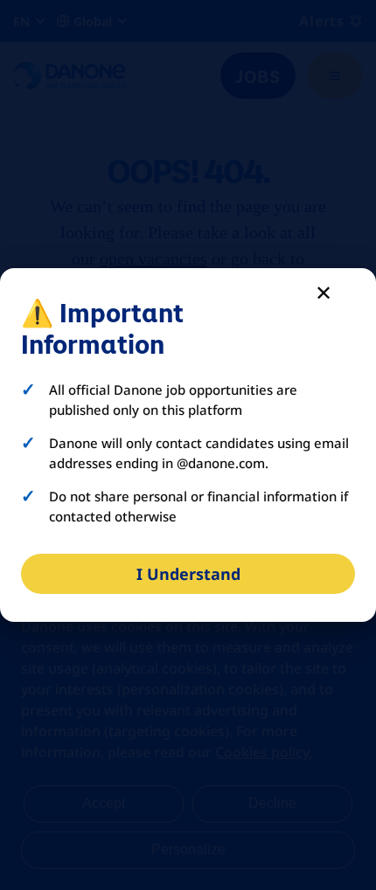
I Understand (188, 573)
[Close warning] (323, 291)
